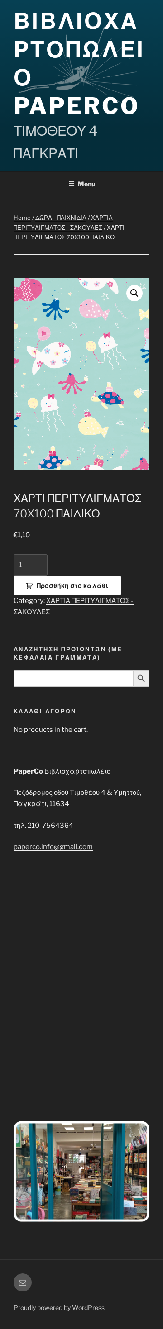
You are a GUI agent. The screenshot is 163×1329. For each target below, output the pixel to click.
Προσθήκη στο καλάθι (72, 585)
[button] (134, 293)
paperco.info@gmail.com (53, 847)
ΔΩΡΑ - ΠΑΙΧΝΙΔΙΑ (60, 217)
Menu (86, 184)
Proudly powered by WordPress (59, 1307)
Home (22, 217)
